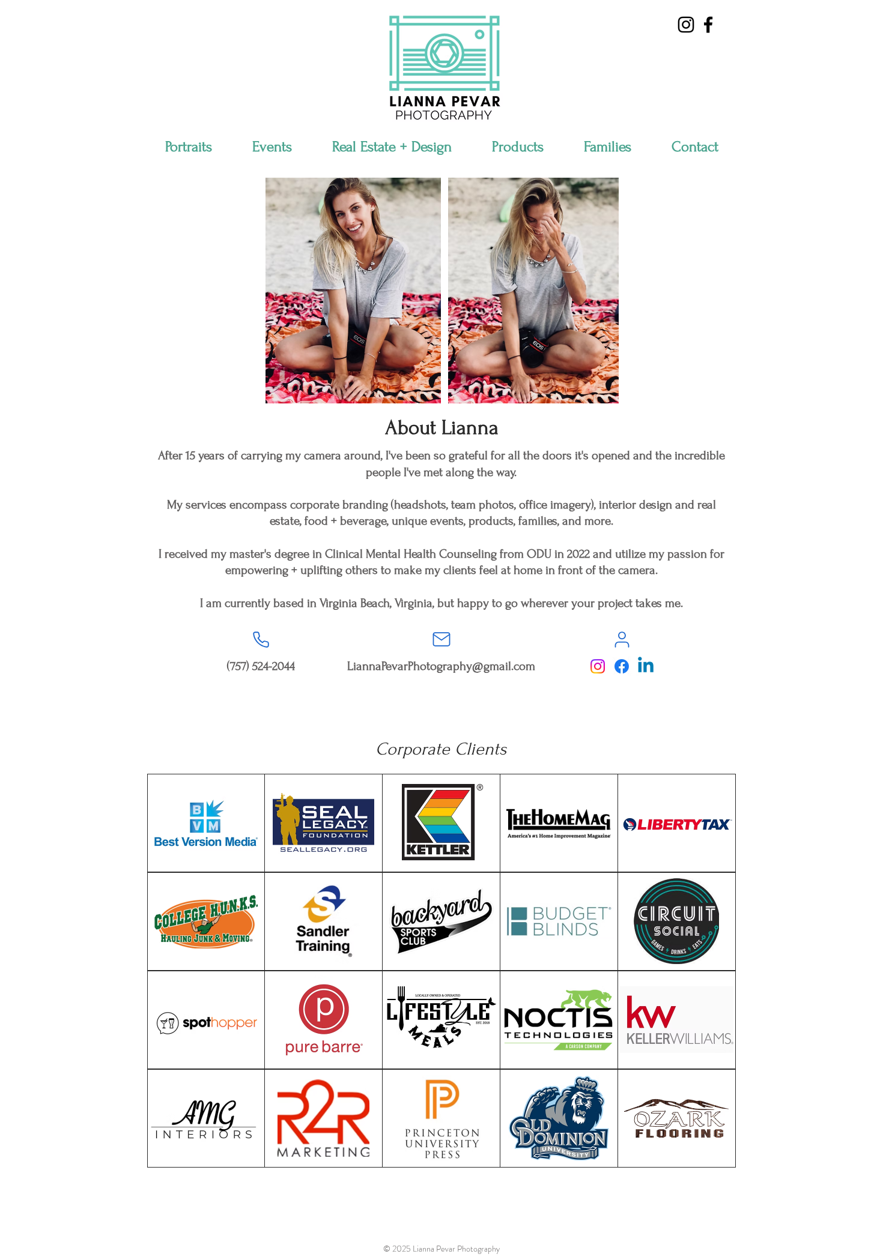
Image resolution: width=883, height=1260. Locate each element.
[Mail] (441, 639)
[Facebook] (621, 666)
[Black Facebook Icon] (708, 24)
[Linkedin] (645, 666)
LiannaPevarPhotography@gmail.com (441, 666)
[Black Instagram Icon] (686, 24)
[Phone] (261, 639)
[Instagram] (597, 666)
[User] (622, 639)
